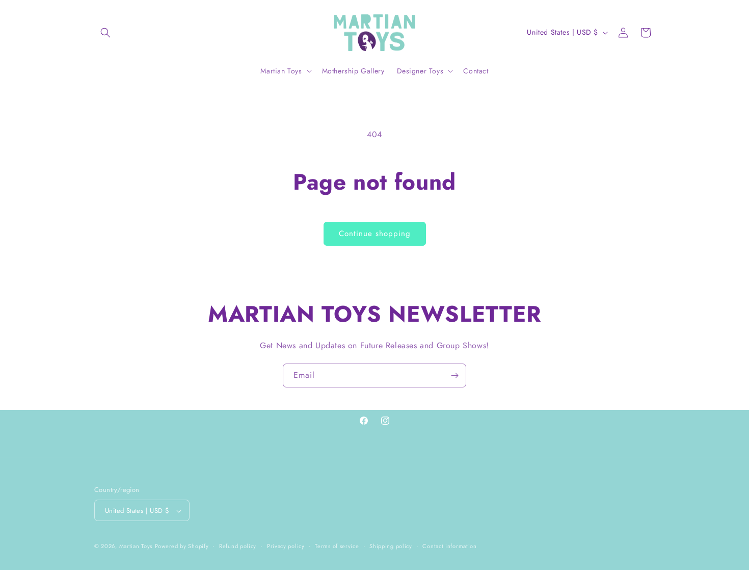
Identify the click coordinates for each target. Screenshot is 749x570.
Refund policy (237, 546)
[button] (105, 32)
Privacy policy (286, 546)
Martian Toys (135, 546)
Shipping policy (390, 546)
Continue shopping (375, 233)
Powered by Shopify (182, 546)
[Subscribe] (454, 375)
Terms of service (337, 546)
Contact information (449, 546)
